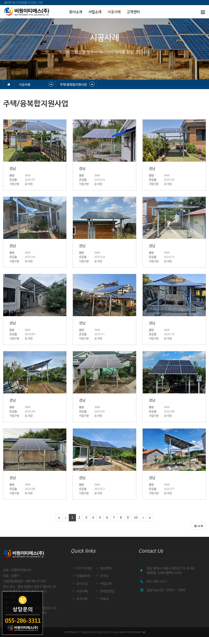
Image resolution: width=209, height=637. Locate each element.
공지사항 (82, 598)
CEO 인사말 (84, 568)
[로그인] (144, 632)
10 (136, 517)
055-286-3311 (157, 581)
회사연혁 (105, 568)
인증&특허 (83, 575)
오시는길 (82, 583)
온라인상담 (107, 591)
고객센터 (133, 12)
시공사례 (114, 12)
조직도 (104, 575)
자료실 (104, 598)
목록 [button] (200, 526)
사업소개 (94, 12)
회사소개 (75, 12)
